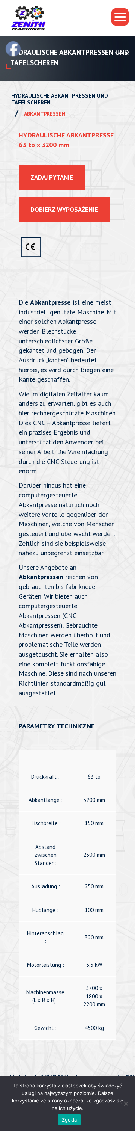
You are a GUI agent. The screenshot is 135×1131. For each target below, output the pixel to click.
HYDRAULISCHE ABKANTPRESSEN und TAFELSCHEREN (59, 99)
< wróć (121, 52)
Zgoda (69, 1120)
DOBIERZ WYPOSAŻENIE (64, 209)
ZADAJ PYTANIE (51, 177)
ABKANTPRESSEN (45, 113)
